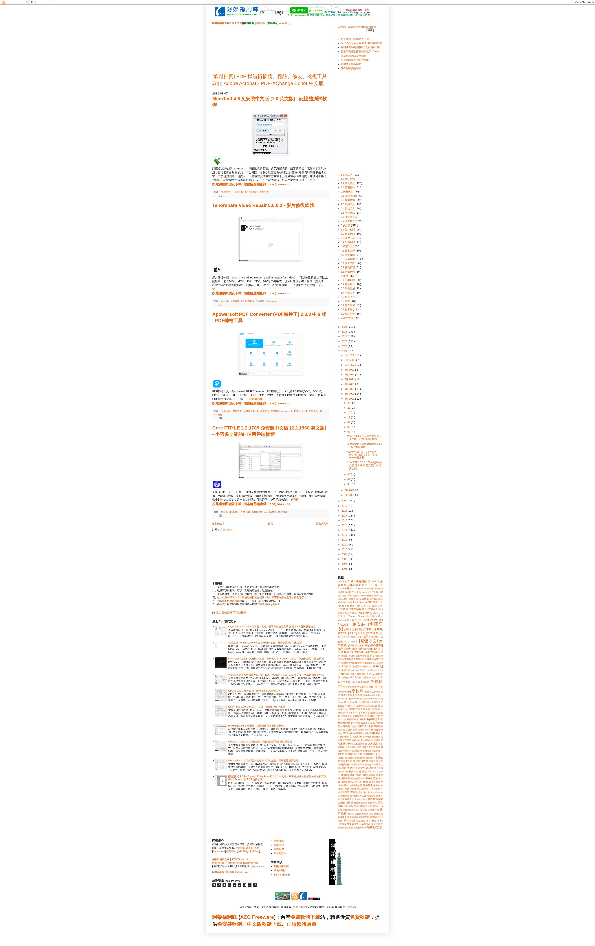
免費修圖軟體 (363, 682)
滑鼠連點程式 (354, 747)
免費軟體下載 (305, 917)
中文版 (254, 924)
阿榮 (312, 180)
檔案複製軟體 (360, 743)
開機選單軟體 (366, 806)
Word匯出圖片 (374, 616)
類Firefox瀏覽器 (362, 824)
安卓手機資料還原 (354, 713)
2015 (345, 525)
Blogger (351, 907)
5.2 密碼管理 (348, 267)
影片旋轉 (355, 723)
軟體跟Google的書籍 (247, 847)
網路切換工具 (365, 771)
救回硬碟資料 (356, 733)
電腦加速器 (352, 817)
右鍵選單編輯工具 (347, 705)
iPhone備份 (361, 674)
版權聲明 (242, 851)
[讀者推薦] (376, 645)
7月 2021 (349, 379)
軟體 (237, 924)
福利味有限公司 (221, 859)
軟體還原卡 (350, 799)
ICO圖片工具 (351, 592)
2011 (344, 544)
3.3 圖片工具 (348, 238)
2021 (345, 351)
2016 (345, 520)
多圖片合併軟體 (373, 709)
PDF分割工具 (375, 602)
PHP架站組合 (371, 609)
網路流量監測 (368, 775)
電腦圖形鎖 (364, 817)
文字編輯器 (355, 736)
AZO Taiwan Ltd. (240, 859)
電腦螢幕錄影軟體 (351, 64)
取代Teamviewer (368, 698)
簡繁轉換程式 (351, 771)
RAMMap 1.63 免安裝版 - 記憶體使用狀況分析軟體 (256, 725)
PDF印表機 (343, 606)
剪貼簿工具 (346, 695)
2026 (345, 327)
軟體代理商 (218, 863)
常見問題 (237, 23)
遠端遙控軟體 (345, 802)
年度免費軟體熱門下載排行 (230, 612)
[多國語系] (226, 411)
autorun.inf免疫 (358, 670)
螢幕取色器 (356, 785)
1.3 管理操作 (348, 187)
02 (349, 484)
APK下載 (342, 581)
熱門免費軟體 (345, 754)
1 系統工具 (238, 192)
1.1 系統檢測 (251, 192)
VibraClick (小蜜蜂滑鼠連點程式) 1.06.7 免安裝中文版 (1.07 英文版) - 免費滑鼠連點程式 (276, 674)
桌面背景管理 (345, 740)
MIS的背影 (280, 870)
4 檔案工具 (249, 411)
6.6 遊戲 (345, 301)
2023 (345, 341)
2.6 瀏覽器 (347, 217)
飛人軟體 (375, 824)
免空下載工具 (348, 682)
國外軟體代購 (250, 863)
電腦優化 (342, 817)
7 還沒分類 (347, 318)
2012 (345, 539)
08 (349, 427)
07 (349, 432)
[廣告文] (352, 633)
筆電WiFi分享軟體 (367, 768)
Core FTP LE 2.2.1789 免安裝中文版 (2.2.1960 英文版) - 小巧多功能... (364, 465)
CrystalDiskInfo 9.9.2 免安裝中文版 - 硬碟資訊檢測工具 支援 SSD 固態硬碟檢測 (271, 626)
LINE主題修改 (353, 595)
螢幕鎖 (376, 785)
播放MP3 (343, 733)
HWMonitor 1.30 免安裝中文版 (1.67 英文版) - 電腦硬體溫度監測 (263, 760)
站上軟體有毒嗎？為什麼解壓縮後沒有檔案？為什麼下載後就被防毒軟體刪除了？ (261, 597)
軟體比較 (371, 796)
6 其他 (344, 276)
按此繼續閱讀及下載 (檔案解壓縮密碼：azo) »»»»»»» (251, 184)
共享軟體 (260, 301)
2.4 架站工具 (348, 208)
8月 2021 (349, 374)
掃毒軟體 (378, 730)
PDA (364, 602)
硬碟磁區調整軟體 (351, 68)
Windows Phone (356, 616)
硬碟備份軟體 (360, 761)
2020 (345, 501)
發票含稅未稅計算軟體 (355, 758)
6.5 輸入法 (347, 297)
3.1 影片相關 (247, 301)
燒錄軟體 (357, 754)
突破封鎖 (352, 768)
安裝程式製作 (359, 716)
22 (349, 407)
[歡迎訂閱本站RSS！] (226, 23)
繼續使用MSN (358, 778)
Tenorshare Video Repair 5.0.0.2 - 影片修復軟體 (263, 205)
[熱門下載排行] (371, 636)
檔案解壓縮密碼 (231, 601)
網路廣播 (345, 775)
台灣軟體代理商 (234, 863)
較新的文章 (218, 523)
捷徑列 (369, 729)
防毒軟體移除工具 (351, 810)
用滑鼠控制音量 (370, 754)
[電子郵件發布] (220, 195)
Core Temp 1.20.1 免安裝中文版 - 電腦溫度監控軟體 (256, 706)
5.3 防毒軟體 (348, 271)
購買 (311, 924)
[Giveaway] (370, 619)
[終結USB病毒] (351, 641)
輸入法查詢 (362, 799)
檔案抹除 (368, 740)
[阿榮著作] (344, 670)
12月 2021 (350, 355)
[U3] (381, 620)
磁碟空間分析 (366, 764)
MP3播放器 (362, 599)
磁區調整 (355, 764)
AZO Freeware (257, 917)
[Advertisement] (270, 46)
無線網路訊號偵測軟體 (360, 750)
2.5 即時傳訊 (348, 212)
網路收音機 (355, 775)
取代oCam (349, 702)
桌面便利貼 (377, 737)
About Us (284, 23)
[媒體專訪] (349, 629)
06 (349, 474)
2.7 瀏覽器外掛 (349, 221)
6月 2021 (349, 384)
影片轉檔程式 (345, 726)
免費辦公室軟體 (351, 687)
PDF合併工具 (301, 411)
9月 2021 (349, 369)
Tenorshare (271, 301)
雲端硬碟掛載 (376, 813)
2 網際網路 (257, 511)
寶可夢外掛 (352, 719)
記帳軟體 (354, 789)
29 (349, 403)
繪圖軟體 (346, 778)
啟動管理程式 (363, 705)
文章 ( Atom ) (227, 529)
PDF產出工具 (316, 411)
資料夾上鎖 (364, 792)
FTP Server (358, 588)
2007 (345, 564)
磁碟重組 (378, 764)
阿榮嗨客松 (373, 810)
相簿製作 (370, 757)
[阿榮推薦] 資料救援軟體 (350, 662)
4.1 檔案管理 (263, 411)
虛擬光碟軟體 (376, 782)
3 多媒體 (235, 301)
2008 (345, 559)
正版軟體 (296, 924)
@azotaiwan (258, 866)
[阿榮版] (234, 511)
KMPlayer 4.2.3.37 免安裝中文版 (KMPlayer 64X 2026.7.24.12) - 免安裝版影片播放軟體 (276, 658)
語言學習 (345, 792)
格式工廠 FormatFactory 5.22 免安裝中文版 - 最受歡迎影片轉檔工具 (265, 642)
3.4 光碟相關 (348, 242)
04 (349, 479)
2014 (345, 530)
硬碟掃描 (373, 761)
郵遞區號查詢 (360, 802)
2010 (345, 549)
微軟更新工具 (359, 726)
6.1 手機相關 (348, 280)
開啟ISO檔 (353, 806)
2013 (345, 535)
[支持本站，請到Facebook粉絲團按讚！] (229, 23)
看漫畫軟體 (346, 761)
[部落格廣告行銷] (361, 648)
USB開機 (364, 612)
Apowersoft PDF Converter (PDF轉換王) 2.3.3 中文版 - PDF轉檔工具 (363, 454)
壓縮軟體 (360, 709)
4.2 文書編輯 (348, 255)
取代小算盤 (360, 702)
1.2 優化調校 (348, 183)
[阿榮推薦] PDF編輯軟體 (370, 652)
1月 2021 (349, 495)
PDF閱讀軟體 (356, 609)
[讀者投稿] (364, 645)
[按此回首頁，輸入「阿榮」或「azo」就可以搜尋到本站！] (336, 884)
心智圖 (370, 726)
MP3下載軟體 (349, 599)
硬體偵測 (345, 764)
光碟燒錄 (366, 677)
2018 (345, 510)
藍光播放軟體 (361, 782)
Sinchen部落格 (282, 874)
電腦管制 (349, 820)
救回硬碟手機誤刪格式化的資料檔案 (361, 47)
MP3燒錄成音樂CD (352, 602)
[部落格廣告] (344, 648)
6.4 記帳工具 (348, 292)
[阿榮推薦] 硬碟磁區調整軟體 (368, 659)
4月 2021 (349, 393)
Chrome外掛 (345, 588)
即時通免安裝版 (370, 695)
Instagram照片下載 (368, 592)
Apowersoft (287, 411)
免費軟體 (263, 192)
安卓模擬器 (346, 716)
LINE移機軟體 (367, 595)
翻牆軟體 (371, 778)
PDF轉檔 (218, 414)
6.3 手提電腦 (348, 288)
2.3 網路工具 (348, 204)
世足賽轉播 (355, 677)
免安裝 (224, 924)
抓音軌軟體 (358, 730)
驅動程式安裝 (374, 827)
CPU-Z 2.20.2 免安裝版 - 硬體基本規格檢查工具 (254, 691)
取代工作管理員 (375, 702)
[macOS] (225, 301)
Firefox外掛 (371, 588)
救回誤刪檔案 (372, 733)
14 (349, 412)
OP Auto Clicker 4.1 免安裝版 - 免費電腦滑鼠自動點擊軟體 (260, 741)
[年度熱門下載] (363, 629)
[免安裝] (225, 511)
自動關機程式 (347, 782)
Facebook (218, 851)
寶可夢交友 (280, 853)
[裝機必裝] (353, 645)
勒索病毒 (357, 695)
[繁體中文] (226, 192)
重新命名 (372, 802)
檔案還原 (373, 743)
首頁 (270, 523)
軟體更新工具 (359, 796)
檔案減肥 (378, 740)
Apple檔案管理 (358, 585)
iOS (380, 670)
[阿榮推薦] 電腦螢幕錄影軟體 (356, 666)
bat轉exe (372, 670)
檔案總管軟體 (345, 743)
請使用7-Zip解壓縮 (269, 604)
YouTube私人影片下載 (350, 620)
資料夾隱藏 (346, 796)
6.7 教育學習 (348, 305)
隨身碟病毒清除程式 (358, 813)
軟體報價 (279, 849)
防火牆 (363, 810)
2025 (345, 331)
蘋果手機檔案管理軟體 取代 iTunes (360, 51)
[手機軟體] (372, 633)
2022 (345, 346)
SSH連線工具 (352, 613)
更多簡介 (254, 851)
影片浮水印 (366, 723)
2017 (345, 515)
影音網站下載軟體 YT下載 (355, 39)
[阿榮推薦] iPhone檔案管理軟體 (353, 656)
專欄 (361, 719)
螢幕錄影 (368, 785)
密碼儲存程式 (373, 716)
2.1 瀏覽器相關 (349, 196)
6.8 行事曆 (347, 309)
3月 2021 (349, 398)
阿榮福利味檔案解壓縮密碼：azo (230, 872)
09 (349, 422)
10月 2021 (350, 365)
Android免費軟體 (359, 581)
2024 (345, 336)
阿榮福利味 (255, 399)
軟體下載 (272, 924)
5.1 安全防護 (348, 263)
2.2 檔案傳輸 (270, 511)
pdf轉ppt (345, 677)
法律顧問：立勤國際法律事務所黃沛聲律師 (357, 27)
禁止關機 (342, 768)
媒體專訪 (231, 851)
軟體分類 (261, 23)
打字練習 (347, 730)
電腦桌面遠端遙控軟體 (353, 56)
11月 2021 (350, 360)
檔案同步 (357, 740)
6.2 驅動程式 (348, 284)
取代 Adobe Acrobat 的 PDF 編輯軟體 (361, 43)
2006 (345, 568)
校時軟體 (366, 737)
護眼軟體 (354, 792)
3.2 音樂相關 (348, 233)
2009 (345, 554)
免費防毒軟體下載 (369, 687)
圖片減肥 (375, 705)
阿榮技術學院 (281, 866)
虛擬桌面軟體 (344, 785)
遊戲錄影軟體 (375, 799)
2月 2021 (349, 490)
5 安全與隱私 (348, 259)
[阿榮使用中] (351, 652)
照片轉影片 (377, 750)
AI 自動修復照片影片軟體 (355, 60)
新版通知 (279, 845)
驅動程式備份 (360, 827)
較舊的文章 (322, 523)
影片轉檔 (378, 723)
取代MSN (354, 698)
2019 (345, 506)
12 (349, 417)
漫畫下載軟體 (368, 747)
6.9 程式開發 (348, 313)
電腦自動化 (362, 820)
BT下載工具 (376, 585)
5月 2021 (349, 389)
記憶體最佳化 (366, 789)
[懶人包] (361, 633)
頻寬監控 (374, 820)
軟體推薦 (279, 840)
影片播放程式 (371, 719)
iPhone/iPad (346, 673)
